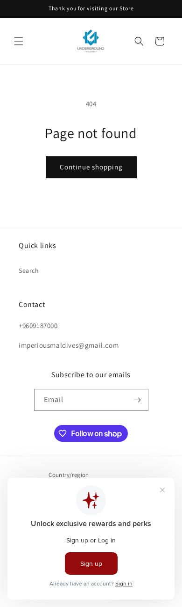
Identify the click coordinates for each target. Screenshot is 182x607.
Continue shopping (91, 166)
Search (29, 270)
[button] (18, 41)
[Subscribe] (137, 400)
